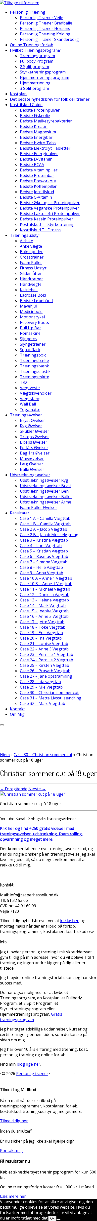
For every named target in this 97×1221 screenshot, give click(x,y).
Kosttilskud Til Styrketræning (47, 224)
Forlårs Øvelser (34, 447)
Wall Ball (28, 404)
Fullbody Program (36, 61)
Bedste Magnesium (38, 132)
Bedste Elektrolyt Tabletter (45, 148)
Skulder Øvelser (34, 431)
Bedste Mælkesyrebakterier (46, 121)
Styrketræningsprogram (43, 72)
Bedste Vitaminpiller (38, 170)
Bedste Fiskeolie (35, 115)
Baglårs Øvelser (34, 453)
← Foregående (13, 788)
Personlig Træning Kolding (45, 34)
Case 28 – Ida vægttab (40, 681)
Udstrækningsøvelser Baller (46, 496)
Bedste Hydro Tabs (38, 142)
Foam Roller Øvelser (38, 507)
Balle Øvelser (32, 469)
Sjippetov (28, 338)
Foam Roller (31, 262)
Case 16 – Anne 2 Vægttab (44, 616)
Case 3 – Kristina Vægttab (44, 540)
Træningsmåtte (34, 377)
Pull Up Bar (30, 328)
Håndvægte (31, 284)
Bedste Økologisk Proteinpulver (50, 202)
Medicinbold (31, 311)
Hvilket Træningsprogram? (35, 50)
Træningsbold (33, 355)
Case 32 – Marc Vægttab (42, 703)
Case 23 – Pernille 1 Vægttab (46, 654)
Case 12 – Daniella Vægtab (44, 594)
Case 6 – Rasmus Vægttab (44, 556)
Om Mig (17, 714)
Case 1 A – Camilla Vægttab (45, 518)
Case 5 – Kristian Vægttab (44, 551)
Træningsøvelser (26, 415)
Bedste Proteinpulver (40, 110)
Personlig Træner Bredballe (46, 23)
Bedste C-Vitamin (36, 197)
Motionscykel (32, 317)
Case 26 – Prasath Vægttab (45, 670)
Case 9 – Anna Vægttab (41, 572)
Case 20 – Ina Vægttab (41, 638)
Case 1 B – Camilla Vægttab (45, 524)
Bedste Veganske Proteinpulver (49, 208)
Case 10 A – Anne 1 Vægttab (46, 578)
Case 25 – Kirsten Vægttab (44, 665)
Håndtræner (31, 279)
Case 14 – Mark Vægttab (43, 605)
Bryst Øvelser (32, 420)
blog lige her (28, 1064)
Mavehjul (28, 306)
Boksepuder (31, 251)
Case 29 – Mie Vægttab (41, 687)
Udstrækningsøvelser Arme (45, 502)
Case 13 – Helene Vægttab (44, 600)
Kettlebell (29, 289)
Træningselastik (35, 371)
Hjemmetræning (35, 83)
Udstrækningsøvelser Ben (44, 491)
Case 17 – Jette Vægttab (42, 621)
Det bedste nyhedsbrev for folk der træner (50, 99)
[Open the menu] (2, 725)
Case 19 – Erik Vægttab (41, 632)
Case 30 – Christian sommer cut (49, 692)
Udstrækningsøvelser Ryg (44, 480)
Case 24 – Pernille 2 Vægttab (46, 660)
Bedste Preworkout (38, 181)
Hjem (5, 754)
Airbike (26, 240)
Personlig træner (32, 1073)
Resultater (19, 513)
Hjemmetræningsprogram (44, 77)
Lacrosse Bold (33, 295)
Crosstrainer (32, 257)
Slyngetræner (33, 344)
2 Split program (34, 66)
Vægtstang (30, 398)
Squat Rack (30, 349)
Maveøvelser (32, 458)
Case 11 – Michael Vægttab (45, 589)
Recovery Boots (34, 322)
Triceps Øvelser (34, 436)
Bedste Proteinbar (37, 175)
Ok (52, 1218)
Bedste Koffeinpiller (38, 186)
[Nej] (58, 1219)
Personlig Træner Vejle (41, 17)
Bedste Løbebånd (36, 300)
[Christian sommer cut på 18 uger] (32, 794)
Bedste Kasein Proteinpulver (46, 219)
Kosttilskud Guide (26, 104)
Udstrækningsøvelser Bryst (45, 485)
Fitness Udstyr (33, 268)
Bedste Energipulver (39, 153)
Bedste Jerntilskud (37, 191)
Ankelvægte (31, 246)
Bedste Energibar (36, 137)
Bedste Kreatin (34, 126)
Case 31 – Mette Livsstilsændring (50, 698)
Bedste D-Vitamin (36, 159)
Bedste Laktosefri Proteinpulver (50, 213)
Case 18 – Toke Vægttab (42, 627)
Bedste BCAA (32, 164)
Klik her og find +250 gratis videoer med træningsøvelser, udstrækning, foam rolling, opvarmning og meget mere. (41, 834)
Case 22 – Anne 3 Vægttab (44, 649)
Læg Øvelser (31, 464)
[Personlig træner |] (19, 2)
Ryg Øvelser (31, 426)
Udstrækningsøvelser (30, 475)
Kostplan (18, 93)
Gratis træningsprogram (31, 1016)
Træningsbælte (34, 360)
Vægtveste (30, 387)
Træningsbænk (34, 366)
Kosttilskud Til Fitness (40, 230)
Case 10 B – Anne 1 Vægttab (46, 583)
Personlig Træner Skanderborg (49, 39)
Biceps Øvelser (33, 442)
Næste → (37, 788)
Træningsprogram (37, 55)
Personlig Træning (27, 12)
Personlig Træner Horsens (45, 28)
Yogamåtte (30, 409)
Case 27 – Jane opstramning (46, 676)
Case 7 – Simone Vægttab (43, 562)
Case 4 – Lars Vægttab (41, 545)
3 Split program (34, 88)
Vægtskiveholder (35, 393)
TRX (23, 382)
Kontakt (17, 709)
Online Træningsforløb (31, 45)
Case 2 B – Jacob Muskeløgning (49, 534)
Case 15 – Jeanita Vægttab (44, 611)
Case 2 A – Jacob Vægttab (43, 529)
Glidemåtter (31, 273)
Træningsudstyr (25, 235)
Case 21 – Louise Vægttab (44, 643)
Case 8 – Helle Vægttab (41, 567)
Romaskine (30, 333)
